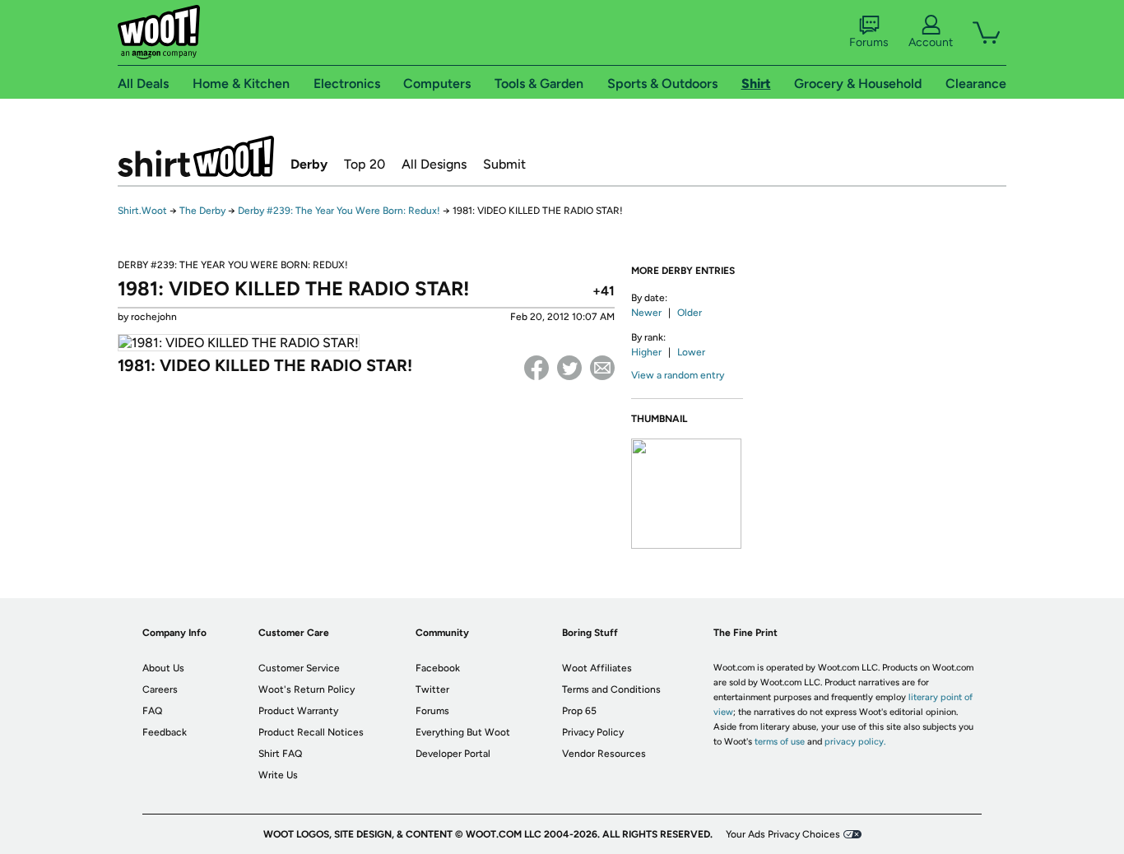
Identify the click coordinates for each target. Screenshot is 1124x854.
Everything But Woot (463, 732)
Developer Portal (453, 753)
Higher (646, 352)
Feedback (164, 732)
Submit (504, 164)
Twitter (569, 367)
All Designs (434, 164)
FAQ (152, 711)
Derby (308, 164)
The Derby (202, 210)
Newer (646, 312)
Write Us (278, 775)
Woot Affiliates (597, 668)
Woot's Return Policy (306, 689)
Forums (869, 42)
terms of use (780, 741)
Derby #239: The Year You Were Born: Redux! (339, 210)
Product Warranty (298, 711)
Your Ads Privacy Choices (783, 834)
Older (689, 312)
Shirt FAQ (280, 753)
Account (930, 42)
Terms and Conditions (611, 689)
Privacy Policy (593, 732)
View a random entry (677, 375)
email (602, 367)
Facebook (536, 367)
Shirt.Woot (196, 156)
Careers (160, 689)
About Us (163, 668)
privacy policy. (854, 741)
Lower (691, 352)
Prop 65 (579, 711)
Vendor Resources (604, 753)
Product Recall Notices (311, 732)
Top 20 (364, 164)
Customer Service (299, 668)
